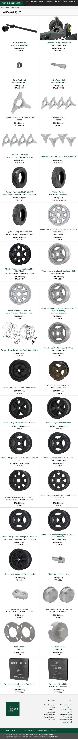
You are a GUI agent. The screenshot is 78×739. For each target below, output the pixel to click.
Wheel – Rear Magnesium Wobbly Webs (19, 574)
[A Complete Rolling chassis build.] (58, 28)
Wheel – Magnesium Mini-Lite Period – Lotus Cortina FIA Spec (58, 496)
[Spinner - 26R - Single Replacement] (19, 103)
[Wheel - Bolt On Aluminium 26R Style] (58, 333)
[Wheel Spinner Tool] (58, 632)
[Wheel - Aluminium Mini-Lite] (19, 295)
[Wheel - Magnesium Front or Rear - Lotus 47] (19, 443)
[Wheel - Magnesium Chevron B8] (58, 408)
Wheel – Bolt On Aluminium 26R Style (58, 348)
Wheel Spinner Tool (58, 647)
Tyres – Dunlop (58, 192)
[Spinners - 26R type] (19, 140)
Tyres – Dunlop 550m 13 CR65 (19, 232)
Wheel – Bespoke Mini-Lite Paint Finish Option (19, 350)
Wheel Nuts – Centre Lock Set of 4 (58, 609)
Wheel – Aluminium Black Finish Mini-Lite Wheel (19, 270)
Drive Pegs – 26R (58, 80)
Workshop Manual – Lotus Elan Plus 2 (19, 684)
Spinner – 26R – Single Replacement (19, 117)
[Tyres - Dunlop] (58, 178)
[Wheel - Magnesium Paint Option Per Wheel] (19, 521)
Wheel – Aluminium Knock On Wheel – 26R (58, 271)
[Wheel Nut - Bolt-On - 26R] (58, 560)
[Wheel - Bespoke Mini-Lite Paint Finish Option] (19, 334)
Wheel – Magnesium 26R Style (58, 385)
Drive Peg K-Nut (19, 80)
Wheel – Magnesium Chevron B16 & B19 (19, 423)
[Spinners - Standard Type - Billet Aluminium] (58, 141)
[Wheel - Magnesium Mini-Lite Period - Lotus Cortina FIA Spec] (58, 481)
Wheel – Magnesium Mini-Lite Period (19, 497)
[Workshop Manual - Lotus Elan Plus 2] (19, 670)
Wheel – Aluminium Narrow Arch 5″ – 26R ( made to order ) (58, 309)
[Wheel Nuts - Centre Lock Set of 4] (58, 595)
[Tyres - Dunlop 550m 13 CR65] (19, 216)
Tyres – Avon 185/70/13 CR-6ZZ (19, 192)
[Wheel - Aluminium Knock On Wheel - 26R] (58, 255)
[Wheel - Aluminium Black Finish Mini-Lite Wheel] (19, 254)
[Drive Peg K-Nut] (19, 65)
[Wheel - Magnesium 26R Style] (58, 371)
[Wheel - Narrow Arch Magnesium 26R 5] (58, 520)
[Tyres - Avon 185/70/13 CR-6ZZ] (19, 178)
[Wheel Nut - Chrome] (19, 595)
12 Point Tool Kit (19, 43)
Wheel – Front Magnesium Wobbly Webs (19, 387)
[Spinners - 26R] (58, 103)
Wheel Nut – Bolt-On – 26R (58, 574)
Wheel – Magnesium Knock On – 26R (58, 458)
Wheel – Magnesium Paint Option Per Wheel (19, 537)
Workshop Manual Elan (58, 684)
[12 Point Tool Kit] (19, 28)
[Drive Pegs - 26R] (58, 65)
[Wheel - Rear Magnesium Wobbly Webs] (19, 560)
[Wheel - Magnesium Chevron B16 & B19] (19, 408)
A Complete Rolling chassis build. (58, 43)
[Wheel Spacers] (19, 632)
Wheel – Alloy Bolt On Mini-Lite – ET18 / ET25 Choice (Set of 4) (58, 230)
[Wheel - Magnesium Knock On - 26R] (58, 443)
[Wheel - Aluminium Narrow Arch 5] (58, 294)
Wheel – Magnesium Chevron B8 (58, 423)
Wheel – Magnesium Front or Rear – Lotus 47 (19, 458)
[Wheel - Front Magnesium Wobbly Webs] (19, 372)
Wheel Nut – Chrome (19, 609)
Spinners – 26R (58, 117)
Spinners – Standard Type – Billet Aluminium (58, 157)
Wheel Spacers (19, 647)
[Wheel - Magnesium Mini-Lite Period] (19, 482)
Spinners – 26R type (19, 155)
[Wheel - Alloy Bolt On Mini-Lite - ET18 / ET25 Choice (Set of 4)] (58, 215)
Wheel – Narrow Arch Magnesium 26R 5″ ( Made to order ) (58, 536)
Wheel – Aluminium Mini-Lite (19, 310)
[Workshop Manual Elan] (58, 670)
